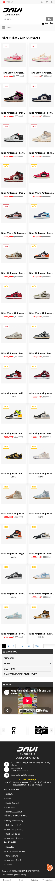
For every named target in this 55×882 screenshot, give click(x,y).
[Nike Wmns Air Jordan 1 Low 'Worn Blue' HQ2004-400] (41, 574)
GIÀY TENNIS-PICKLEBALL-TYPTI (20, 674)
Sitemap (8, 865)
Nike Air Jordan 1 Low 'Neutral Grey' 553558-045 (13, 152)
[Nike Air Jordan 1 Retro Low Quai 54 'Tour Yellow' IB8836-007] (13, 453)
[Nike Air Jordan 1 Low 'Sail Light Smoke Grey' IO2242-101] (41, 413)
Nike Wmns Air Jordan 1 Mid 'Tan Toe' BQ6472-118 (13, 513)
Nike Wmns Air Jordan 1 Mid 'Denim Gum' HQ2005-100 (41, 513)
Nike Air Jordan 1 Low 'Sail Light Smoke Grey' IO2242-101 (41, 433)
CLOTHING (9, 669)
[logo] (15, 11)
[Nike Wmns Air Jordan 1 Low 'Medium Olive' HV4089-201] (41, 293)
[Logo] (27, 750)
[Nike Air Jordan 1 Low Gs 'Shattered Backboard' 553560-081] (41, 253)
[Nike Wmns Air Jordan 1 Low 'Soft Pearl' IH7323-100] (41, 453)
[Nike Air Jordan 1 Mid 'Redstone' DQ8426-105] (13, 175)
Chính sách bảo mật (13, 860)
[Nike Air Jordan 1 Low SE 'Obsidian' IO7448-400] (41, 95)
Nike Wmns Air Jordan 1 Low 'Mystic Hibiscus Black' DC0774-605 (41, 193)
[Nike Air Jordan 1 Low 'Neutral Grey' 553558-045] (13, 135)
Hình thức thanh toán (13, 825)
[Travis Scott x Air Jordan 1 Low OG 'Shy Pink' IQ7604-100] (41, 55)
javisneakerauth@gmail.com (22, 775)
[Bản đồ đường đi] (35, 785)
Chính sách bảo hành (14, 838)
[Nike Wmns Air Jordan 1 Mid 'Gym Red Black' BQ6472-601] (41, 373)
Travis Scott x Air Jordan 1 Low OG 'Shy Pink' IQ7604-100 (41, 72)
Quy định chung (11, 856)
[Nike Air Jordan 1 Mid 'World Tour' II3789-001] (13, 95)
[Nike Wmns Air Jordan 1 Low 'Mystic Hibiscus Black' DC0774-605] (41, 173)
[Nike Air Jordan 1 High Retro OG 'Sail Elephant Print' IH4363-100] (41, 135)
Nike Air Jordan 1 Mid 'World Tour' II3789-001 (13, 112)
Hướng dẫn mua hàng (14, 821)
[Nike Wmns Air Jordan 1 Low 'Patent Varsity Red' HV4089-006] (13, 293)
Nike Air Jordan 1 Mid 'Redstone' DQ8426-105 (13, 193)
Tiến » (29, 646)
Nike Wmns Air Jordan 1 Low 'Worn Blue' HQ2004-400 (41, 593)
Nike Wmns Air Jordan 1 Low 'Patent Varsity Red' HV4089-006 (13, 313)
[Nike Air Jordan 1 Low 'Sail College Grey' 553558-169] (13, 333)
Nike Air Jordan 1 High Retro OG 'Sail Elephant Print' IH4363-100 (41, 152)
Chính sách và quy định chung (14, 875)
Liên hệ (8, 799)
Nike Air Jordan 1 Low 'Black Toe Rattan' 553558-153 (41, 553)
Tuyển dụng (10, 807)
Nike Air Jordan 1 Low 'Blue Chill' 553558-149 (41, 233)
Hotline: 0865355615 (13, 812)
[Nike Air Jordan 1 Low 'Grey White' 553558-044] (13, 574)
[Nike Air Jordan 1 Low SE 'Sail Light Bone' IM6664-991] (13, 253)
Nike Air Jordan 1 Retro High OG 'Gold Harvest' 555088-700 (41, 633)
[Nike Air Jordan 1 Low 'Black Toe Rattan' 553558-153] (41, 534)
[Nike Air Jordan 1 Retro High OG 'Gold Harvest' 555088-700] (41, 614)
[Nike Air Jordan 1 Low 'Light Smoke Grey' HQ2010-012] (41, 333)
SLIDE (7, 663)
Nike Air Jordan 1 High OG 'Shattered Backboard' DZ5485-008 (13, 553)
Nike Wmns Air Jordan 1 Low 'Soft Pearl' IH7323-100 (41, 473)
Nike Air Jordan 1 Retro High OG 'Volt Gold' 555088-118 (13, 433)
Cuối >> (38, 646)
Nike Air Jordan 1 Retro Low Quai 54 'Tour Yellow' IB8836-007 (13, 473)
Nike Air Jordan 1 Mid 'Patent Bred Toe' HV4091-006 (13, 393)
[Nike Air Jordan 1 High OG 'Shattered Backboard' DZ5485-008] (13, 534)
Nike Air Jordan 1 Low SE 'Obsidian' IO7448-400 (41, 112)
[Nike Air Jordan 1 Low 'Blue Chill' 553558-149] (41, 213)
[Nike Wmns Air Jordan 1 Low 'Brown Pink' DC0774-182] (13, 213)
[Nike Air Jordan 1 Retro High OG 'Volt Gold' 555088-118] (13, 413)
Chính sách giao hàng (14, 830)
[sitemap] (46, 2)
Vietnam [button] (9, 2)
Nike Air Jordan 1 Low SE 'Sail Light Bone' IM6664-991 (13, 273)
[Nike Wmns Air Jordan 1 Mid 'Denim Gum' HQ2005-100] (41, 494)
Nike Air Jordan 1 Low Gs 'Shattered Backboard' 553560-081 (41, 273)
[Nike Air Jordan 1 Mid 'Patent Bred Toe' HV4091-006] (13, 373)
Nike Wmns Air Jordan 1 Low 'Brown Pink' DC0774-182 (13, 233)
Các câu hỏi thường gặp (15, 851)
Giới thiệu (9, 794)
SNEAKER (9, 658)
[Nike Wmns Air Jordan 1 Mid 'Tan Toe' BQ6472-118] (13, 494)
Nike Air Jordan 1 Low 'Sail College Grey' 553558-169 (13, 353)
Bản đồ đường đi (12, 803)
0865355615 (16, 768)
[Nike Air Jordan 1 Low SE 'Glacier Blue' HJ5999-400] (13, 614)
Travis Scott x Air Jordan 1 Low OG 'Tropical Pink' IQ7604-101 (13, 72)
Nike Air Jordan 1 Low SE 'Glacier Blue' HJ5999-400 (13, 633)
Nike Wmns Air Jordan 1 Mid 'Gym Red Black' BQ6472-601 (41, 393)
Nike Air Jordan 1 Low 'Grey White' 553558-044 (13, 593)
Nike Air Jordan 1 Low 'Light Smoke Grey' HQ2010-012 (41, 353)
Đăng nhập (9, 847)
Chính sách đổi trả (12, 834)
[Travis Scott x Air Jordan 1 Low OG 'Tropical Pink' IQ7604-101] (13, 55)
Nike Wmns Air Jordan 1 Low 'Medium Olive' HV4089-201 (41, 313)
